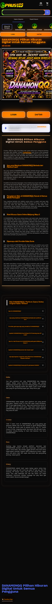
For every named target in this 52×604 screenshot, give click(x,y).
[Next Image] (49, 74)
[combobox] (23, 12)
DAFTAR (39, 34)
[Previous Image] (4, 74)
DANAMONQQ (27, 152)
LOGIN (13, 34)
